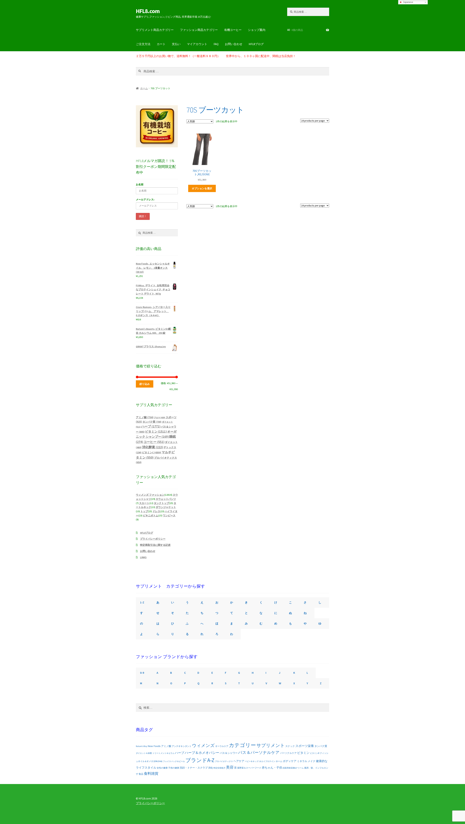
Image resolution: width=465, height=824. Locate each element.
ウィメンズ (203, 745)
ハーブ (150, 426)
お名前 (139, 184)
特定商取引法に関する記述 (155, 545)
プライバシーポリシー (152, 538)
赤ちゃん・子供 (272, 767)
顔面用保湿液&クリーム (293, 768)
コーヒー (153, 442)
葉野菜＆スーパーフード (249, 767)
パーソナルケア (288, 753)
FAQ (216, 44)
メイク (311, 761)
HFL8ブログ (256, 44)
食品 (141, 773)
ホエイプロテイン (267, 761)
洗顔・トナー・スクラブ (194, 767)
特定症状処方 (219, 768)
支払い (176, 44)
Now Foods (154, 746)
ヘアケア (238, 761)
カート (161, 44)
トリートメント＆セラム (163, 753)
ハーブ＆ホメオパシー (202, 753)
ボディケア (289, 761)
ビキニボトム (150, 515)
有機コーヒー (233, 30)
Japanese (407, 2)
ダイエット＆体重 (144, 753)
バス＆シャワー (229, 753)
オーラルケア (221, 746)
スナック (290, 746)
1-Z (142, 602)
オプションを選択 (202, 188)
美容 (230, 767)
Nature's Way (141, 746)
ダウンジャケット (166, 507)
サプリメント (270, 745)
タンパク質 (152, 421)
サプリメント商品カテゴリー (155, 30)
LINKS (143, 557)
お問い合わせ (233, 44)
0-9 (142, 672)
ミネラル (302, 761)
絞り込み (145, 384)
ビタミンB (314, 753)
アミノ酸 (144, 417)
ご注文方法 (143, 44)
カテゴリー (242, 745)
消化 (210, 767)
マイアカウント (197, 44)
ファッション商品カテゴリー (199, 30)
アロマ (159, 417)
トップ (144, 511)
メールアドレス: (145, 199)
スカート (144, 503)
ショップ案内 (256, 30)
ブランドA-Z (199, 760)
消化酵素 (152, 447)
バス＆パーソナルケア (259, 752)
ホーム (144, 88)
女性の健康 (162, 767)
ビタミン (156, 432)
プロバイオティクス (224, 761)
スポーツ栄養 (304, 746)
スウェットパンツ (166, 499)
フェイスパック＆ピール (174, 761)
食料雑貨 (151, 773)
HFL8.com (148, 11)
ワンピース (169, 515)
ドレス (156, 511)
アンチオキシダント (181, 746)
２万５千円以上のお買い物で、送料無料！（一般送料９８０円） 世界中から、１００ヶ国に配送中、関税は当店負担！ (216, 56)
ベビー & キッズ (252, 761)
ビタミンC (151, 452)
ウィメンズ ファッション (150, 494)
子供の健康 (173, 767)
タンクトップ (161, 503)
